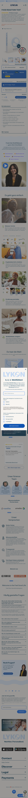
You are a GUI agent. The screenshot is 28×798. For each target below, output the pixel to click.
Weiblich (7, 401)
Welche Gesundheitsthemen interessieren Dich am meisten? (13, 414)
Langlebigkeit (8, 421)
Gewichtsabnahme (10, 416)
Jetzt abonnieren (14, 426)
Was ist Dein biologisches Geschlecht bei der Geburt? (12, 399)
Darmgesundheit (9, 419)
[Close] (25, 369)
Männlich (8, 404)
